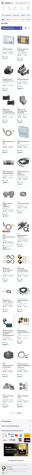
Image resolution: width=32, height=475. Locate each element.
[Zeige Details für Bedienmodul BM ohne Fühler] (23, 40)
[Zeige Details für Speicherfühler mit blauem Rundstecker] (23, 162)
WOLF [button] (28, 15)
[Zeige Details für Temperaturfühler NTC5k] (23, 291)
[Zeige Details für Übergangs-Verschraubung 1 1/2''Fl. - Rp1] (9, 259)
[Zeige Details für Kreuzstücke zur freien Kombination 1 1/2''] (23, 321)
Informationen (6, 421)
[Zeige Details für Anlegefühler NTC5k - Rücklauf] (9, 291)
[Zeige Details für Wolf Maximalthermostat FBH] (9, 226)
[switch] (3, 473)
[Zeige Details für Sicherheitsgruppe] (23, 70)
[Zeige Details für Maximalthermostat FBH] (9, 132)
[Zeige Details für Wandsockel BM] (9, 40)
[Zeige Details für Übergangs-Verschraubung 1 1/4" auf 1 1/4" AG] (23, 259)
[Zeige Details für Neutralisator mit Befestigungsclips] (9, 162)
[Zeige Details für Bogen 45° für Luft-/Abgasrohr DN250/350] (23, 100)
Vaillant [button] (23, 15)
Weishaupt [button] (16, 15)
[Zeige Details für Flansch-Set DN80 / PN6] (23, 387)
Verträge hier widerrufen (16, 460)
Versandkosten (8, 467)
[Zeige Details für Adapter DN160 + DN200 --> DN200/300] (9, 194)
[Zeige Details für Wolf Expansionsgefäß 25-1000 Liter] (9, 355)
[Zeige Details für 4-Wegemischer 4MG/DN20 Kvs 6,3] (9, 70)
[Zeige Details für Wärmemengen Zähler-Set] (23, 226)
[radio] (25, 28)
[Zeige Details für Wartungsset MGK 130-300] (9, 387)
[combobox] (22, 3)
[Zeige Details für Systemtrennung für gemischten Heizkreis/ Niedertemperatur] (9, 321)
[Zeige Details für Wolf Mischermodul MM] (23, 132)
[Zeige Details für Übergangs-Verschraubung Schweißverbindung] (9, 100)
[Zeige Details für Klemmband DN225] (23, 194)
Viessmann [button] (8, 15)
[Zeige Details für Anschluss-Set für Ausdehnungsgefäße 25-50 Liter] (23, 355)
